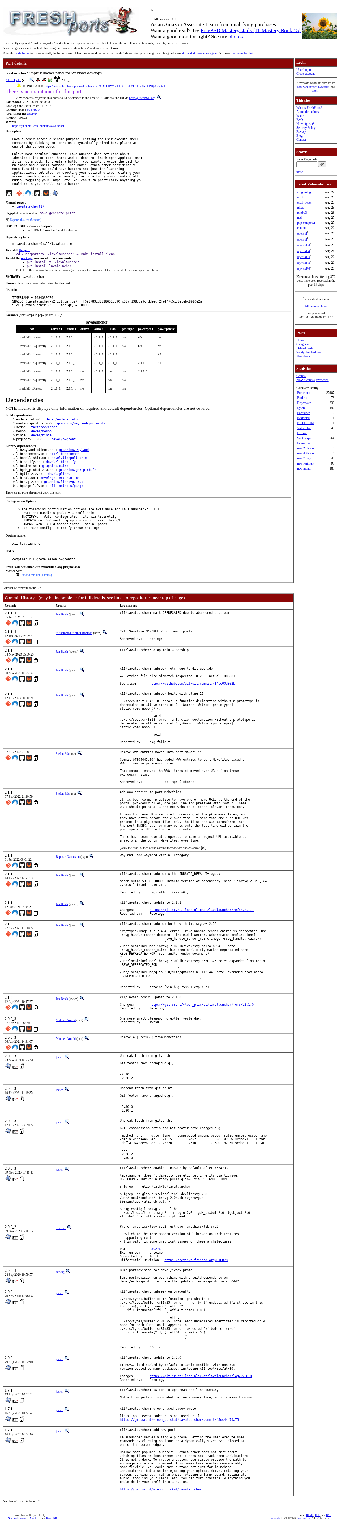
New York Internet (307, 86)
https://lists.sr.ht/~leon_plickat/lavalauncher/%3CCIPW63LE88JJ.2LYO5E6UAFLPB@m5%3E (105, 86)
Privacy (301, 132)
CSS (317, 1515)
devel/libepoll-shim (69, 458)
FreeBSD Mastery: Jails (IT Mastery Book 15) (251, 30)
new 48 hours (305, 453)
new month (304, 468)
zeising (60, 1272)
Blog (299, 136)
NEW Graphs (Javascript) (312, 380)
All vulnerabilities (316, 306)
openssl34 (303, 245)
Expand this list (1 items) (36, 575)
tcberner (61, 1228)
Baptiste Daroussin (68, 857)
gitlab (300, 207)
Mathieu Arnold (66, 1020)
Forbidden (303, 413)
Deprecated (304, 403)
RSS (328, 1515)
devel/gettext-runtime (59, 478)
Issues (300, 116)
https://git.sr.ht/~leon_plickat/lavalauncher (38, 126)
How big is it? (305, 124)
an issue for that (243, 53)
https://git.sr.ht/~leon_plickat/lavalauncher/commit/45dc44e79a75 (179, 1420)
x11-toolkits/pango (66, 486)
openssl (302, 233)
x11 (18, 80)
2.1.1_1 (10, 80)
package (26, 258)
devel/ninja (41, 435)
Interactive (303, 443)
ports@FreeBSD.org (142, 98)
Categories (303, 344)
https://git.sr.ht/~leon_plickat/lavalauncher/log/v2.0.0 (201, 1376)
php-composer (306, 223)
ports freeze (22, 53)
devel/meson (41, 431)
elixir (300, 197)
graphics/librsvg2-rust (64, 482)
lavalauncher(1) (30, 206)
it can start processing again (199, 53)
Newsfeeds (303, 356)
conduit (302, 228)
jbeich (59, 1057)
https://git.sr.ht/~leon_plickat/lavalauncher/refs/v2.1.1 (202, 910)
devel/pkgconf (64, 439)
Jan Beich (62, 614)
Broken (302, 398)
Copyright (275, 1518)
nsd (299, 218)
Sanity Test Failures (308, 352)
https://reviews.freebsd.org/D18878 (196, 1260)
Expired (302, 433)
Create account (305, 74)
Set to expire (305, 438)
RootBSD (316, 90)
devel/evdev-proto (62, 419)
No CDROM (305, 423)
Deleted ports (304, 348)
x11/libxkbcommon (64, 454)
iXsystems (323, 86)
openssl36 (303, 269)
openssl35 (303, 257)
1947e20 (33, 110)
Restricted (303, 418)
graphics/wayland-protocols (81, 423)
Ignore (301, 408)
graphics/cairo (55, 466)
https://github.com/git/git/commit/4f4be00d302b (192, 683)
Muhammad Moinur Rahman (74, 633)
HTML (309, 1515)
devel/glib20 (59, 474)
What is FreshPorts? (309, 108)
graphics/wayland (74, 450)
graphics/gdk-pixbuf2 (77, 470)
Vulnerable (304, 428)
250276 (155, 1249)
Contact (301, 140)
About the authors (307, 112)
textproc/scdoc (44, 427)
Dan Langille (303, 1518)
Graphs (301, 376)
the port (24, 250)
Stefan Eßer (63, 754)
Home (300, 340)
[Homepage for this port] (9, 194)
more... (300, 172)
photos (235, 36)
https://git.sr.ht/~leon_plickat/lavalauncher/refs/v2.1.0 (202, 1005)
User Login (303, 70)
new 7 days (304, 458)
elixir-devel (304, 202)
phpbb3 (302, 212)
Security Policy (306, 128)
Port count (303, 393)
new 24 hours (305, 448)
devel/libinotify (61, 462)
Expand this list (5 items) (25, 220)
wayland (32, 114)
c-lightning (304, 192)
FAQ (299, 120)
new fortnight (305, 463)
